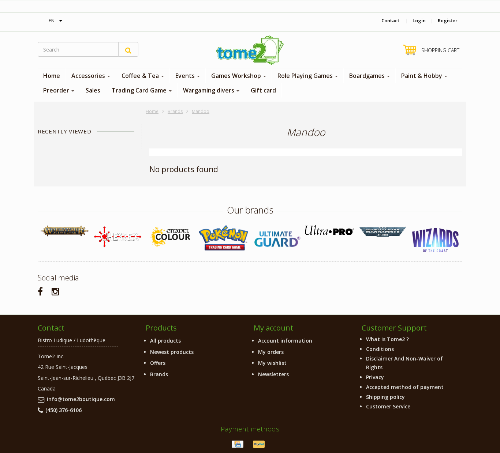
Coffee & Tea (141, 76)
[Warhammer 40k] (382, 232)
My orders (271, 351)
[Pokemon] (223, 237)
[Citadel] (170, 237)
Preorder (57, 90)
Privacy (375, 377)
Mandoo (200, 111)
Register (448, 20)
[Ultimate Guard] (276, 239)
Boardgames (367, 76)
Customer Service (388, 406)
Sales (93, 90)
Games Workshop (236, 76)
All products (165, 340)
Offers (157, 362)
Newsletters (273, 374)
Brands (175, 111)
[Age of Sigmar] (64, 231)
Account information (285, 340)
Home (51, 76)
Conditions (380, 349)
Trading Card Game (140, 90)
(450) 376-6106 (63, 410)
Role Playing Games (305, 76)
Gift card (263, 90)
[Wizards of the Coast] (435, 240)
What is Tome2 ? (387, 339)
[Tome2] (250, 50)
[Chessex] (117, 236)
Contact (390, 20)
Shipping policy (385, 396)
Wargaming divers (209, 90)
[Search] (128, 49)
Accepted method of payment (405, 387)
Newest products (172, 351)
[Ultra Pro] (329, 230)
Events (185, 76)
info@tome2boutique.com (81, 399)
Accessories (89, 76)
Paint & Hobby (422, 76)
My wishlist (272, 362)
